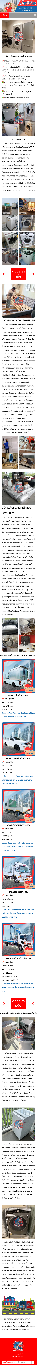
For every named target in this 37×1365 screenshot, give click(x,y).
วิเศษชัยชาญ (21, 78)
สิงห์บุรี (31, 85)
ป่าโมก (4, 78)
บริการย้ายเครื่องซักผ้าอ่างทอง (15, 143)
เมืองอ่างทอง (25, 76)
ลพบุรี (4, 87)
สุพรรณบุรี (24, 85)
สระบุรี (4, 85)
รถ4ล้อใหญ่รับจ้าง (18, 183)
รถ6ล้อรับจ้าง (30, 183)
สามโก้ (13, 161)
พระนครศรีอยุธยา (13, 85)
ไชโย (8, 78)
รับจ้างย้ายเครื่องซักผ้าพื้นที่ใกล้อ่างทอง (18, 82)
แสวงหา (7, 161)
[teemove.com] (18, 1351)
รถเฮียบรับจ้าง (7, 186)
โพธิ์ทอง (13, 78)
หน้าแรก (4, 15)
